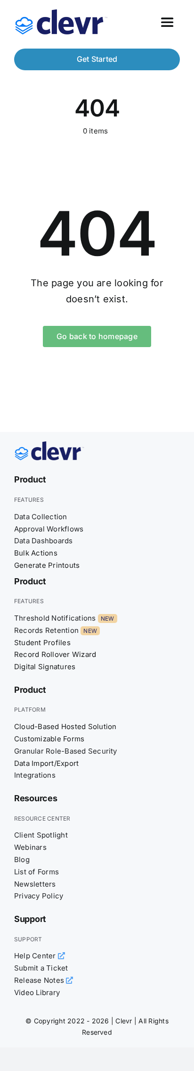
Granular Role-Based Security (65, 751)
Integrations (35, 775)
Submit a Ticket (41, 967)
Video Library (37, 992)
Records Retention (46, 630)
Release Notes (40, 980)
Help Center (36, 955)
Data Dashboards (43, 540)
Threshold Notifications (55, 618)
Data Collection (40, 516)
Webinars (30, 847)
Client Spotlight (41, 834)
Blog (22, 859)
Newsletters (35, 884)
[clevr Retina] (49, 445)
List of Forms (36, 871)
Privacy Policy (38, 895)
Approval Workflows (48, 528)
